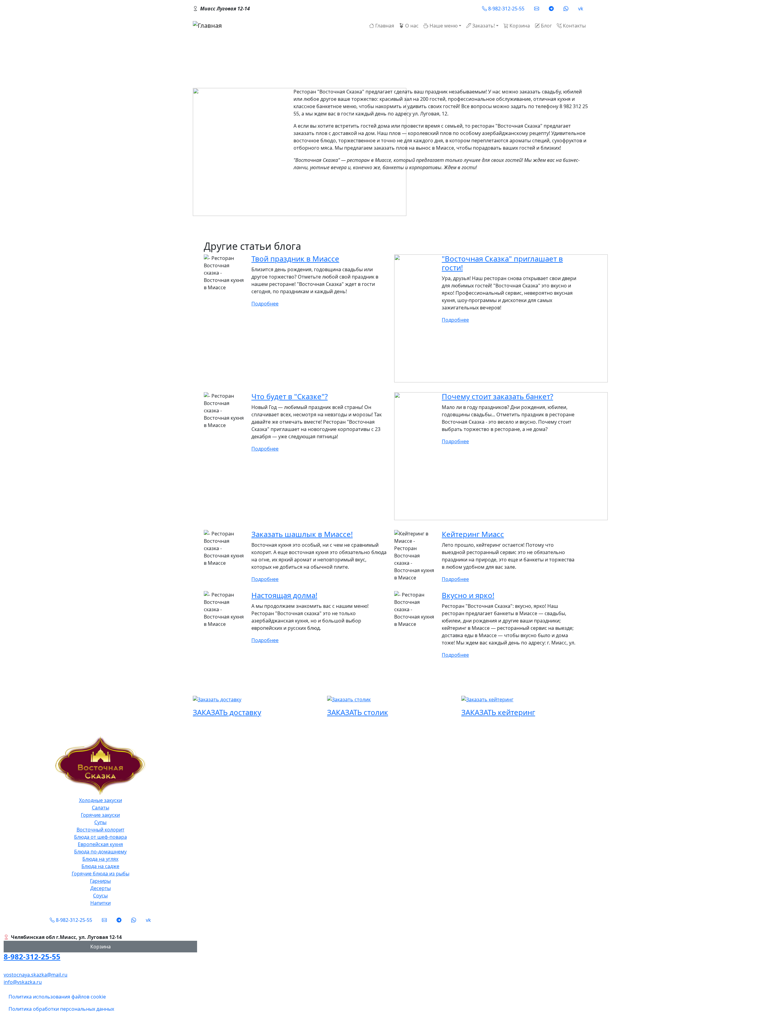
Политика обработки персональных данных (61, 1009)
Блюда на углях (100, 859)
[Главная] (207, 26)
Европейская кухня (100, 844)
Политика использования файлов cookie (57, 996)
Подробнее (265, 303)
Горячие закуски (100, 815)
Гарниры (100, 881)
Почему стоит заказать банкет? (497, 396)
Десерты (100, 888)
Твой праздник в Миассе (295, 259)
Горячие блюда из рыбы (100, 873)
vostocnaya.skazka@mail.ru (35, 974)
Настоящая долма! (284, 595)
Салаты (100, 807)
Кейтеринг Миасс (473, 534)
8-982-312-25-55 (32, 956)
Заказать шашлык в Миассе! (302, 534)
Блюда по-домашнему (100, 851)
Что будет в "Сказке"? (289, 396)
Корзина (100, 946)
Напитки (100, 903)
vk (580, 8)
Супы (100, 822)
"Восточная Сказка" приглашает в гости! (502, 263)
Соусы (100, 895)
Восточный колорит (100, 829)
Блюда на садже (100, 866)
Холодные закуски (100, 800)
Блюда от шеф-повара (100, 837)
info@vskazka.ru (23, 982)
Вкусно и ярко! (468, 595)
